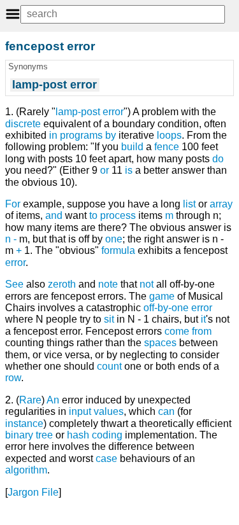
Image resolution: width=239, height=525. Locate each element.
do (218, 158)
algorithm (26, 470)
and (53, 215)
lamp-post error (89, 111)
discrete (23, 123)
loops (169, 135)
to (93, 215)
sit (109, 319)
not (147, 284)
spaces (160, 342)
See (14, 284)
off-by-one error (177, 307)
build (132, 146)
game (162, 296)
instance (24, 423)
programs (81, 135)
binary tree (29, 435)
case (106, 458)
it (203, 319)
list (189, 204)
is (129, 170)
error (15, 262)
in (53, 135)
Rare (30, 400)
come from (188, 331)
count (109, 366)
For (12, 204)
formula (118, 250)
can (166, 411)
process (118, 215)
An (53, 400)
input (80, 411)
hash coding (94, 435)
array (221, 204)
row (13, 377)
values (109, 411)
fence (166, 146)
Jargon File (33, 492)
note (108, 284)
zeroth (62, 284)
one (113, 239)
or (104, 170)
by (110, 135)
